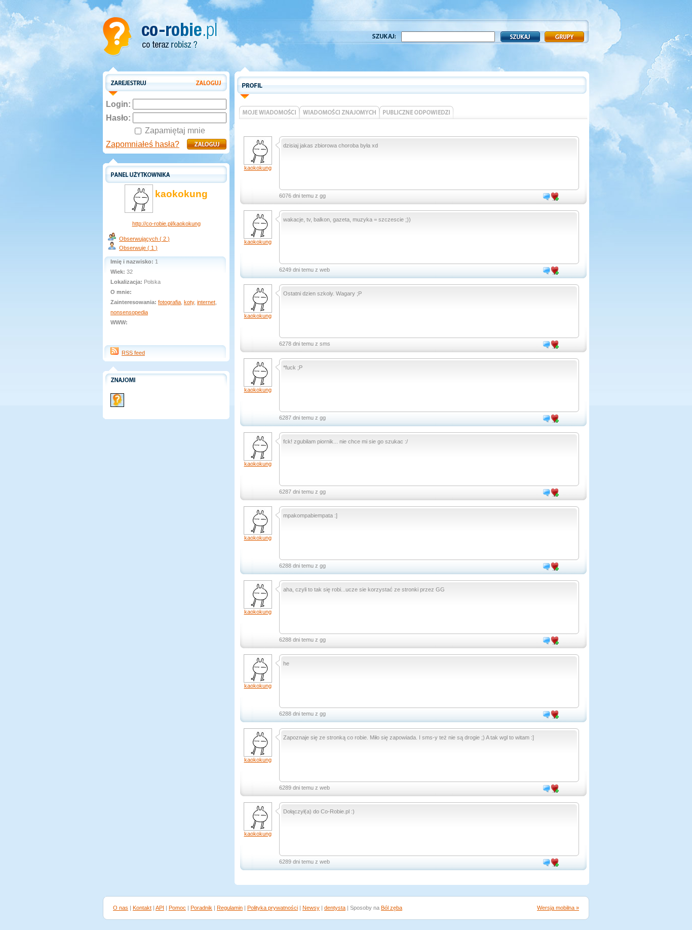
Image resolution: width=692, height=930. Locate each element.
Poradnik (201, 908)
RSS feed (133, 353)
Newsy (311, 908)
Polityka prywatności (272, 908)
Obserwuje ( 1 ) (138, 248)
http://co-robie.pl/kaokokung (166, 223)
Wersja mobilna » (558, 908)
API (160, 908)
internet (206, 302)
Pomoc (177, 908)
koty (189, 302)
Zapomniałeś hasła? (142, 144)
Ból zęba (391, 908)
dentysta (334, 908)
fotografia (169, 302)
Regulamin (230, 908)
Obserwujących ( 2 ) (144, 239)
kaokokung (258, 168)
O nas (120, 908)
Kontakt (142, 908)
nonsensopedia (129, 312)
